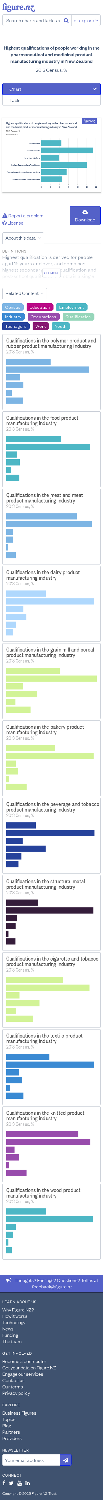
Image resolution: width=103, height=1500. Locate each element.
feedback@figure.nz (52, 1286)
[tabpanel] (51, 155)
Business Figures (19, 1412)
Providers (12, 1438)
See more (51, 272)
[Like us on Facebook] (3, 1483)
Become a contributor (24, 1361)
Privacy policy (16, 1393)
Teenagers (15, 326)
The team (12, 1341)
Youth (61, 326)
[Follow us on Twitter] (11, 1483)
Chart (15, 89)
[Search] (66, 20)
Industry (13, 316)
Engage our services (22, 1374)
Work (40, 326)
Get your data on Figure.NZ (29, 1367)
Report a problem (25, 215)
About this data (20, 237)
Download (85, 219)
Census (12, 307)
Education (39, 307)
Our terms (12, 1386)
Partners (11, 1432)
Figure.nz (18, 7)
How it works (14, 1316)
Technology (13, 1322)
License (15, 222)
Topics (8, 1419)
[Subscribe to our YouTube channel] (19, 1483)
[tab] (51, 89)
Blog (6, 1425)
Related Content (22, 293)
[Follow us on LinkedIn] (27, 1483)
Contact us (13, 1380)
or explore (84, 20)
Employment (71, 307)
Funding (10, 1335)
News (7, 1328)
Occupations (43, 316)
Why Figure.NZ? (18, 1309)
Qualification (78, 316)
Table (15, 100)
